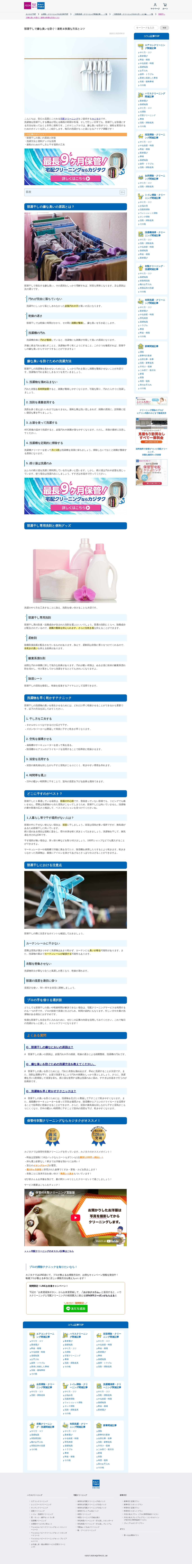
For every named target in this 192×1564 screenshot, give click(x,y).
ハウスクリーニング (34, 1495)
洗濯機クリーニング (38, 1521)
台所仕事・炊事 (105, 1438)
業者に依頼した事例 (40, 1366)
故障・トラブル (38, 1363)
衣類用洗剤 (36, 1438)
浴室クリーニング (38, 1511)
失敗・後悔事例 (38, 1370)
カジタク (96, 119)
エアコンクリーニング (39, 1501)
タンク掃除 (69, 1406)
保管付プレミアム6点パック (88, 1511)
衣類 (100, 1456)
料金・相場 (36, 1348)
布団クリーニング (84, 1514)
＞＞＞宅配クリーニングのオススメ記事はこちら (49, 1251)
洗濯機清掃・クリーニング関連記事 (112, 1386)
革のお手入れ (104, 1464)
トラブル (69, 1449)
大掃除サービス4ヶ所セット (41, 1524)
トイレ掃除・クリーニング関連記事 (79, 1386)
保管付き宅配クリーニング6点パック (91, 1501)
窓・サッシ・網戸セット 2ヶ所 (42, 1517)
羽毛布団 (69, 1442)
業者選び (35, 1345)
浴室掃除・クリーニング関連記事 (112, 1335)
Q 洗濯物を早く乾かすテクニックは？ (51, 1091)
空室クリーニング (72, 1355)
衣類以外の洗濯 (38, 1446)
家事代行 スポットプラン (133, 1505)
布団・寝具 (103, 1460)
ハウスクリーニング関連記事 (79, 1335)
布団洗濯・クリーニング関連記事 (79, 1425)
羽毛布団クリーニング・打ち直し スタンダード (95, 1521)
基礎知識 (35, 1355)
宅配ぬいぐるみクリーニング (88, 1527)
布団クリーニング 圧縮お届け (88, 1517)
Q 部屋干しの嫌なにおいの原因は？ (49, 1047)
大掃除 (68, 1352)
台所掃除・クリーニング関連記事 (45, 1386)
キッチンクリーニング (39, 1508)
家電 (100, 1453)
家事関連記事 (110, 1425)
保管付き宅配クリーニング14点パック (91, 1508)
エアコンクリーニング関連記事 (45, 1335)
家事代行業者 (104, 1435)
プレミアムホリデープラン (134, 1523)
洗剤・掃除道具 (71, 1363)
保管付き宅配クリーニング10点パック (91, 1505)
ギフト (122, 1529)
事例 (67, 1359)
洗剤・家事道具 (105, 1442)
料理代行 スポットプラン (133, 1511)
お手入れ (35, 1359)
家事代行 (123, 1495)
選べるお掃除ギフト (131, 1535)
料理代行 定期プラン (131, 1508)
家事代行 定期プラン (131, 1501)
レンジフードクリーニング (41, 1505)
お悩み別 (69, 1395)
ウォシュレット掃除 (73, 1402)
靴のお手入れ (37, 1442)
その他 (34, 1374)
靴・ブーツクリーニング (86, 1530)
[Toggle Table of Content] (121, 192)
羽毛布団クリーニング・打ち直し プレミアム (94, 1524)
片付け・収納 (104, 1446)
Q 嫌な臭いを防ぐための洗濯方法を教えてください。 (61, 1064)
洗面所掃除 (69, 1399)
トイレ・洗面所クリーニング (42, 1514)
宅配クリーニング (69, 119)
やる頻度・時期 (38, 1352)
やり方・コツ (37, 1341)
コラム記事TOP (76, 1325)
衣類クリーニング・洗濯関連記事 (45, 1425)
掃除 (100, 1431)
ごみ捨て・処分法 (106, 1449)
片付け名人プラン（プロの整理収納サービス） (141, 1514)
